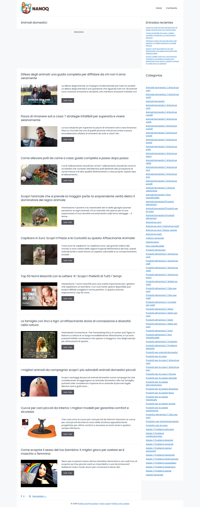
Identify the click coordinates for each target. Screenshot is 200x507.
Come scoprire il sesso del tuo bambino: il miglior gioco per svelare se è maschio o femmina (72, 452)
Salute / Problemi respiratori (160, 466)
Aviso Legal (105, 503)
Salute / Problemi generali (159, 444)
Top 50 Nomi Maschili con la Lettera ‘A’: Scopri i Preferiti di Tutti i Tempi (71, 276)
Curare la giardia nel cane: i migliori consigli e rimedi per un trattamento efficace (161, 35)
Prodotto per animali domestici (162, 421)
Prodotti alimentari (156, 249)
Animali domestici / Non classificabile (158, 196)
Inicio (159, 8)
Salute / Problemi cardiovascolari (155, 435)
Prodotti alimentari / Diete (159, 319)
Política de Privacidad (88, 503)
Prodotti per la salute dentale (161, 378)
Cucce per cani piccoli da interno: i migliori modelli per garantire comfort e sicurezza (75, 410)
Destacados (152, 242)
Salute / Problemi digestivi (159, 440)
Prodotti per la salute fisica (160, 392)
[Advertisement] (79, 50)
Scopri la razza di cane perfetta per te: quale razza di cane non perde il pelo (162, 28)
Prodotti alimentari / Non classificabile (159, 336)
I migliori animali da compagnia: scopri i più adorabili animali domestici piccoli (78, 370)
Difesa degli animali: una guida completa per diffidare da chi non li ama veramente (73, 76)
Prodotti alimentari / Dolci (159, 330)
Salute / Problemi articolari (160, 429)
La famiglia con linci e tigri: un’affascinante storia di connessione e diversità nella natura (76, 323)
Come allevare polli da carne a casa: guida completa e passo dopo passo (75, 158)
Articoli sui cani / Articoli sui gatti (162, 226)
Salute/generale (154, 474)
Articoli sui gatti (154, 234)
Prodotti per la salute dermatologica (157, 383)
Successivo (39, 496)
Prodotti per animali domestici (162, 352)
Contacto (171, 8)
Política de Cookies (120, 503)
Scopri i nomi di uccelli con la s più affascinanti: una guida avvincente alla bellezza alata (161, 51)
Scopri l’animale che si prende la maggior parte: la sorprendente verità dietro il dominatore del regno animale (78, 198)
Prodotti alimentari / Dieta (159, 309)
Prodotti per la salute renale (160, 403)
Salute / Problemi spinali (158, 470)
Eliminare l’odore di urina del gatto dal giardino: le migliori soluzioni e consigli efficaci (161, 43)
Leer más (68, 100)
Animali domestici (155, 101)
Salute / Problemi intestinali (160, 455)
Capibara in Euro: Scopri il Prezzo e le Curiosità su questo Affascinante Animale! (78, 238)
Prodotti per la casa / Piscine (161, 374)
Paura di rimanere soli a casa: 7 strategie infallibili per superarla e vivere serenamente (73, 118)
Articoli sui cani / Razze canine (161, 230)
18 (30, 496)
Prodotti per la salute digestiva (162, 388)
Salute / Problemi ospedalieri (161, 462)
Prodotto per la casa (157, 425)
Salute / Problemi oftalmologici (162, 458)
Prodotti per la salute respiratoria (157, 409)
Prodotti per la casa (156, 356)
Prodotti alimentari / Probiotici (161, 341)
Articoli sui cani (153, 222)
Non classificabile (155, 246)
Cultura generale (155, 238)
